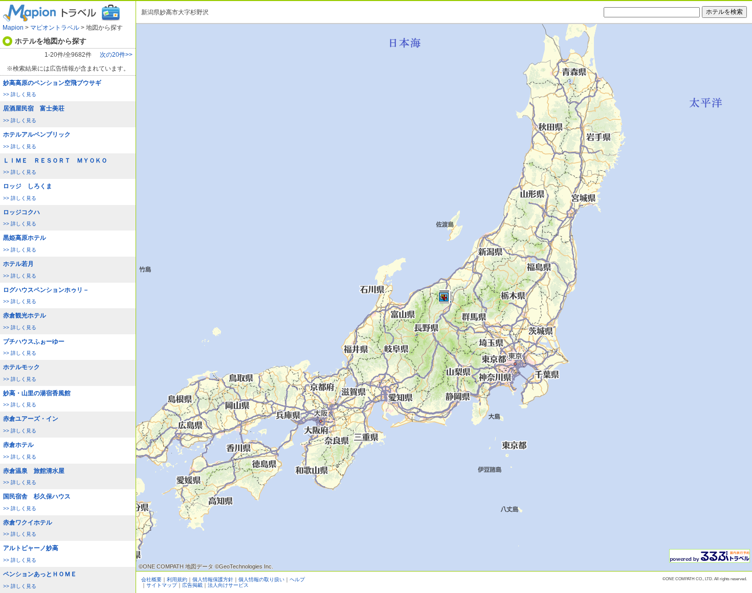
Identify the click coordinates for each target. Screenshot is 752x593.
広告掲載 (192, 585)
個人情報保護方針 (212, 579)
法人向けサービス (228, 585)
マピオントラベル (54, 27)
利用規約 (177, 579)
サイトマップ (161, 585)
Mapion (13, 27)
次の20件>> (116, 55)
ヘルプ (297, 579)
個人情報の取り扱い (261, 579)
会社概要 (151, 579)
